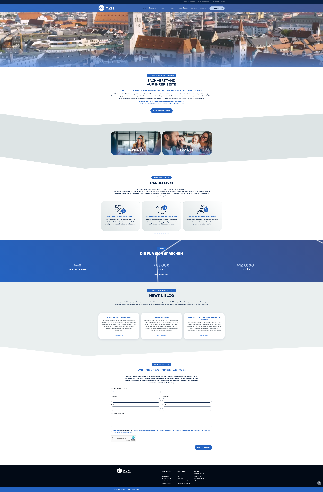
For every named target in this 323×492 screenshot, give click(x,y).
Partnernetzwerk (204, 2)
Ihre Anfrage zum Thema (119, 388)
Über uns (180, 478)
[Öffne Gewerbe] (166, 8)
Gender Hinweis (167, 481)
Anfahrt (195, 481)
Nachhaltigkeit (166, 483)
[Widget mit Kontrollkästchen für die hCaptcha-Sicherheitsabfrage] (123, 438)
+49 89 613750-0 (198, 474)
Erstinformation (167, 478)
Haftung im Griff (161, 317)
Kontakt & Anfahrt (218, 2)
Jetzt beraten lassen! (162, 110)
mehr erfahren (119, 335)
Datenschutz (165, 476)
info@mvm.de (197, 476)
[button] (99, 216)
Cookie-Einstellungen (184, 483)
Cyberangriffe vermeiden (119, 317)
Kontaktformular (198, 478)
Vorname (114, 396)
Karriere (192, 2)
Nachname (166, 396)
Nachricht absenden (203, 447)
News (185, 2)
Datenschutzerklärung (126, 430)
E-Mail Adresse (116, 405)
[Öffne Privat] (175, 8)
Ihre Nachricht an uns (118, 413)
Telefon (165, 405)
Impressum (165, 474)
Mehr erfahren (135, 148)
